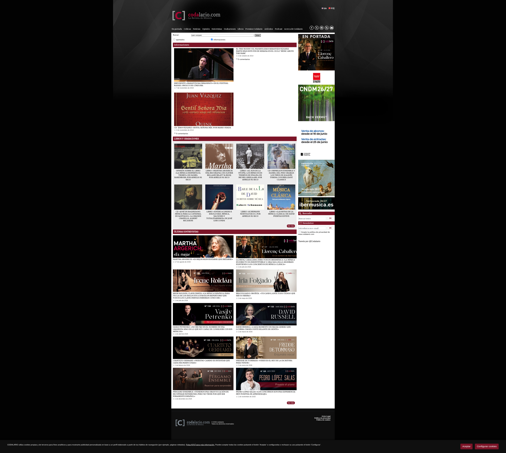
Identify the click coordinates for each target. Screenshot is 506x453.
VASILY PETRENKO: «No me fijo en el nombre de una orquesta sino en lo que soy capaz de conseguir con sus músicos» (202, 329)
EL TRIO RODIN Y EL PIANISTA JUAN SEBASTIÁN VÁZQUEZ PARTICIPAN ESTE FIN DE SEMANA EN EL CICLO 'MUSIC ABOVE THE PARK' (265, 51)
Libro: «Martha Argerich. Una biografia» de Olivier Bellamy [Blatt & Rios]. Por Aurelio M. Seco (219, 174)
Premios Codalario (253, 29)
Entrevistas (217, 29)
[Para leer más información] (316, 52)
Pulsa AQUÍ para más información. (200, 445)
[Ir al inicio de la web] (195, 19)
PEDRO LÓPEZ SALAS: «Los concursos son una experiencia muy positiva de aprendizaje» (265, 393)
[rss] (327, 28)
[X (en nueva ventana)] (317, 28)
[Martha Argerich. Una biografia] (219, 168)
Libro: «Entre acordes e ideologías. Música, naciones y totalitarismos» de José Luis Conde (219, 216)
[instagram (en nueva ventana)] (322, 28)
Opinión (206, 29)
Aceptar (466, 446)
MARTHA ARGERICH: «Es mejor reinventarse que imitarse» (203, 259)
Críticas (187, 29)
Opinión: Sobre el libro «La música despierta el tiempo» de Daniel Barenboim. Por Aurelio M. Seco (188, 175)
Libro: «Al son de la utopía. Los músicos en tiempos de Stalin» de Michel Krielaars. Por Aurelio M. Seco (250, 175)
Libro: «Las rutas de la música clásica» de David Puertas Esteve (281, 214)
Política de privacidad (322, 418)
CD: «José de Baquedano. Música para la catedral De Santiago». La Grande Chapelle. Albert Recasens (188, 216)
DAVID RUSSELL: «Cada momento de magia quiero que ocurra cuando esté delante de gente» (263, 328)
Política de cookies (323, 420)
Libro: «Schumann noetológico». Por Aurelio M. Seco (250, 214)
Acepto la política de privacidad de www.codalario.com (314, 233)
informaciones (219, 40)
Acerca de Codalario (293, 29)
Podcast (278, 29)
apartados (180, 40)
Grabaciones (230, 29)
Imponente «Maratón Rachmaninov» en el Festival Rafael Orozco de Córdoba (201, 84)
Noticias (196, 29)
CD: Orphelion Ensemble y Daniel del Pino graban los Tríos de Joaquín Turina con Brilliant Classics (281, 175)
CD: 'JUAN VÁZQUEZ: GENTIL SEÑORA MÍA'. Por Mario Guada (202, 128)
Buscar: (176, 35)
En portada (177, 29)
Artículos (268, 29)
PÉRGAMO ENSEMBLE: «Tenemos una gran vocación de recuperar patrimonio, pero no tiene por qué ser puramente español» (201, 394)
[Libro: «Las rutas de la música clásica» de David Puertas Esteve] (281, 209)
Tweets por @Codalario (309, 241)
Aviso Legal (326, 416)
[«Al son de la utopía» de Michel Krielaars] (250, 168)
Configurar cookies (487, 446)
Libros (241, 29)
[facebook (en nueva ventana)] (312, 28)
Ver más (291, 226)
